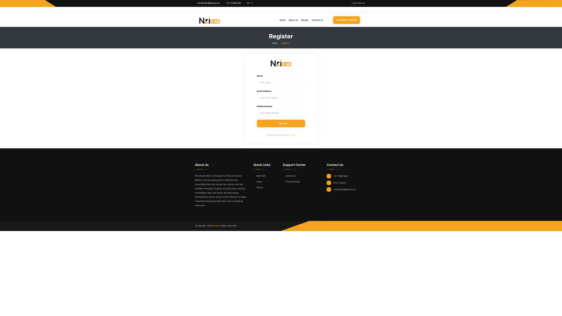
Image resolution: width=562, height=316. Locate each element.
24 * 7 (249, 3)
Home (282, 20)
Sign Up (283, 123)
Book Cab (260, 175)
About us (293, 20)
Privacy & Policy (292, 181)
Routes (305, 20)
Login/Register (358, 3)
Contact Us (290, 175)
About (259, 181)
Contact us (317, 20)
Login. (293, 135)
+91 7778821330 (233, 3)
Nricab (215, 225)
